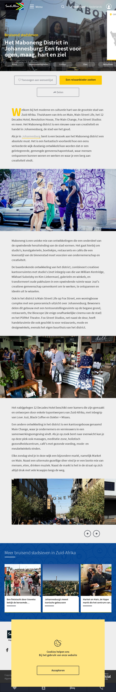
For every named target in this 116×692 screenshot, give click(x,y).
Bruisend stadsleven (21, 34)
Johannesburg (31, 136)
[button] (87, 533)
